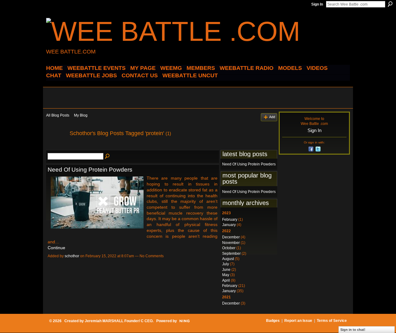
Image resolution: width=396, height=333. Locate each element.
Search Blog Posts (107, 156)
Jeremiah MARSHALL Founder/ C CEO (119, 321)
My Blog (81, 115)
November (231, 243)
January (229, 225)
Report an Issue (298, 320)
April (226, 280)
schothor (72, 256)
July (225, 264)
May (225, 275)
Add (272, 117)
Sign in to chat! (352, 329)
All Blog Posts (57, 115)
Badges (273, 320)
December (231, 237)
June (226, 269)
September (231, 253)
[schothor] (56, 147)
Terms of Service (332, 320)
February (229, 219)
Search (390, 4)
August (228, 259)
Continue (56, 247)
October (228, 248)
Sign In (317, 4)
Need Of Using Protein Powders (90, 169)
